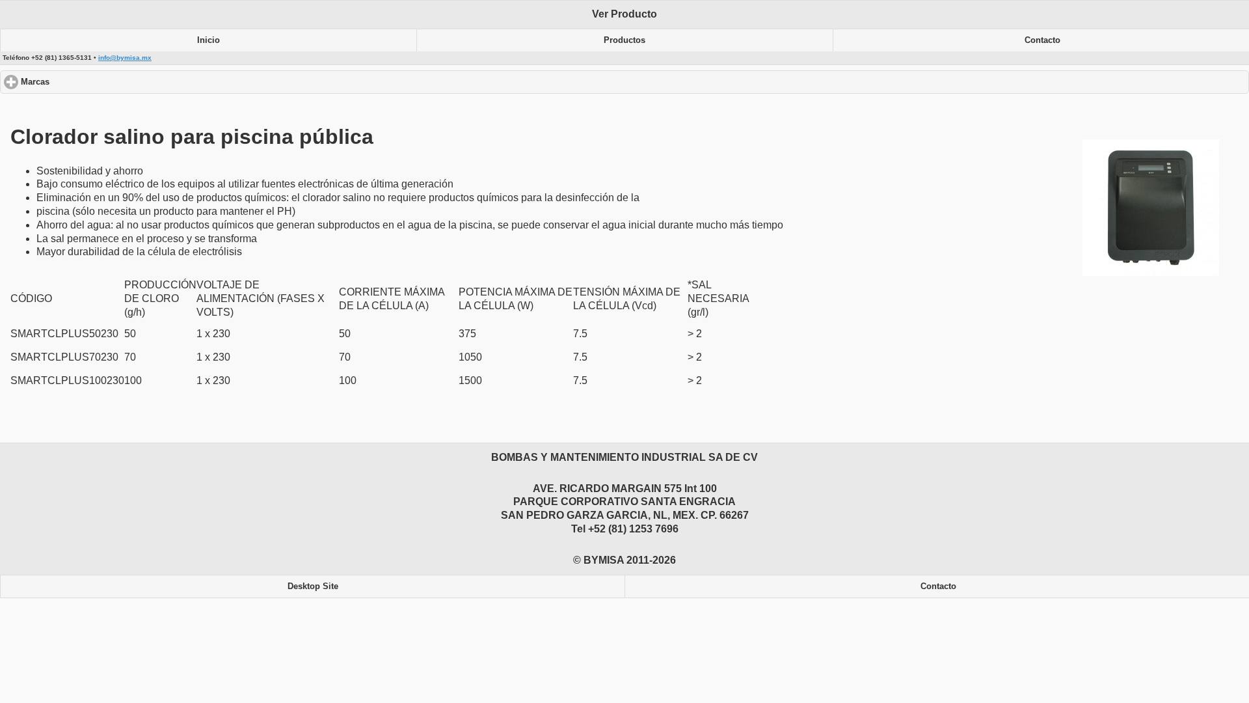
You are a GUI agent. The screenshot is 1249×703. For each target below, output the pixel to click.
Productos (624, 40)
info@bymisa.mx (125, 57)
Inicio (208, 40)
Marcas (84, 82)
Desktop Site (313, 586)
